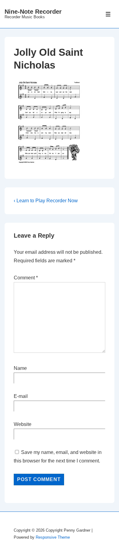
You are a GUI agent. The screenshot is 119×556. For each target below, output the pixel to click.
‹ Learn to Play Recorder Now (46, 200)
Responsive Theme (53, 537)
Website (22, 424)
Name (20, 368)
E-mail (21, 396)
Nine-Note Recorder (33, 11)
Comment (26, 277)
